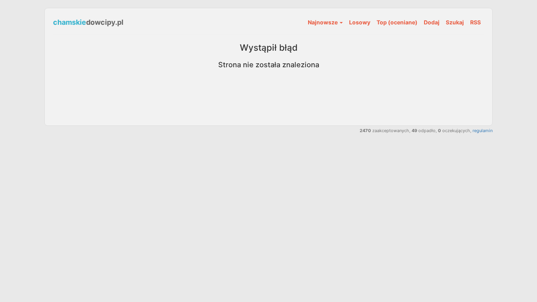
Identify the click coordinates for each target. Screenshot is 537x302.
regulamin (483, 130)
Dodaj (432, 22)
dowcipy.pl (88, 22)
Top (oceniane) (397, 22)
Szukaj (455, 22)
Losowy (359, 22)
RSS (475, 22)
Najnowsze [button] (323, 22)
